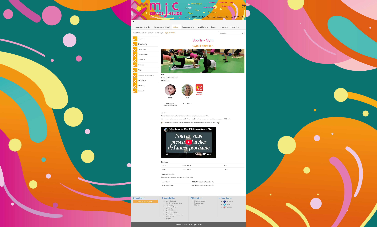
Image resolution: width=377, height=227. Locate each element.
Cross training (142, 44)
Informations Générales (143, 27)
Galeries (214, 27)
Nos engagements (188, 27)
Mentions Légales (199, 201)
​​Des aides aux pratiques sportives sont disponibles (177, 177)
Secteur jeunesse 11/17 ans (174, 215)
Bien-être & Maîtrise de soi (174, 203)
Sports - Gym (170, 209)
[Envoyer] (242, 33)
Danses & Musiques (172, 211)
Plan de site (198, 205)
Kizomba (140, 65)
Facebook (229, 201)
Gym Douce (141, 60)
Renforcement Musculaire (146, 75)
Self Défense (142, 80)
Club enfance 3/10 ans (173, 213)
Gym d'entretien (143, 54)
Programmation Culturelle (162, 27)
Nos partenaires (199, 203)
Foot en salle (142, 49)
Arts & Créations (171, 201)
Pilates (140, 70)
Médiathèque (170, 217)
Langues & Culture (171, 207)
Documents (224, 27)
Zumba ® (141, 91)
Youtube (229, 207)
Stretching (141, 86)
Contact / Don (235, 27)
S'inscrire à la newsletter (145, 202)
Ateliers (175, 27)
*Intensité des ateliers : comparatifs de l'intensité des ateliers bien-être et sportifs (190, 122)
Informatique (170, 205)
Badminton (141, 39)
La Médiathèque (203, 27)
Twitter (228, 204)
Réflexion (169, 219)
